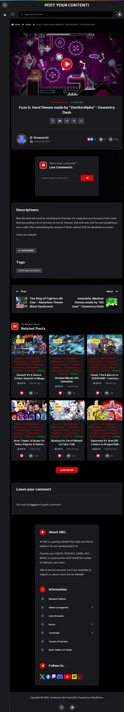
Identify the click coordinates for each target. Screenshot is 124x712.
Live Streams (56, 616)
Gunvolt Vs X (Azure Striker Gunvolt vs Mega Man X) (29, 378)
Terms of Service (58, 641)
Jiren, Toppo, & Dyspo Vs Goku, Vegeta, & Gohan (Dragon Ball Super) (29, 444)
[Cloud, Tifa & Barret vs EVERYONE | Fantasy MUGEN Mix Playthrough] (104, 344)
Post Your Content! (67, 5)
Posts (52, 624)
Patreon (79, 574)
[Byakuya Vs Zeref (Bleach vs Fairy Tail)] (66, 410)
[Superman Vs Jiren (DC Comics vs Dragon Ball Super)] (104, 410)
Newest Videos (57, 599)
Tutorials (54, 633)
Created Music (33, 367)
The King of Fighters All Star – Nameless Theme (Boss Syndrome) (46, 302)
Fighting (29, 371)
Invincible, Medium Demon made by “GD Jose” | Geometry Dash (88, 302)
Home (17, 24)
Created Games (59, 102)
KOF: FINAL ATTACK (60, 650)
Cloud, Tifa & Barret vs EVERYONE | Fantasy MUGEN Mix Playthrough (105, 378)
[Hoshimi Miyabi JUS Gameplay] (66, 344)
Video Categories (58, 607)
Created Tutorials (61, 371)
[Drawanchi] (21, 139)
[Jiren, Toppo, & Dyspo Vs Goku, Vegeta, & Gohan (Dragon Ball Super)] (29, 410)
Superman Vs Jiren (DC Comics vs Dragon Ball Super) (105, 444)
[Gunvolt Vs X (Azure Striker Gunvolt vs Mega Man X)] (29, 344)
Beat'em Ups (20, 361)
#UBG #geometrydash (29, 270)
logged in (35, 504)
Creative (17, 371)
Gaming (41, 371)
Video (28, 24)
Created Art (35, 361)
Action (19, 358)
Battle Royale (32, 358)
